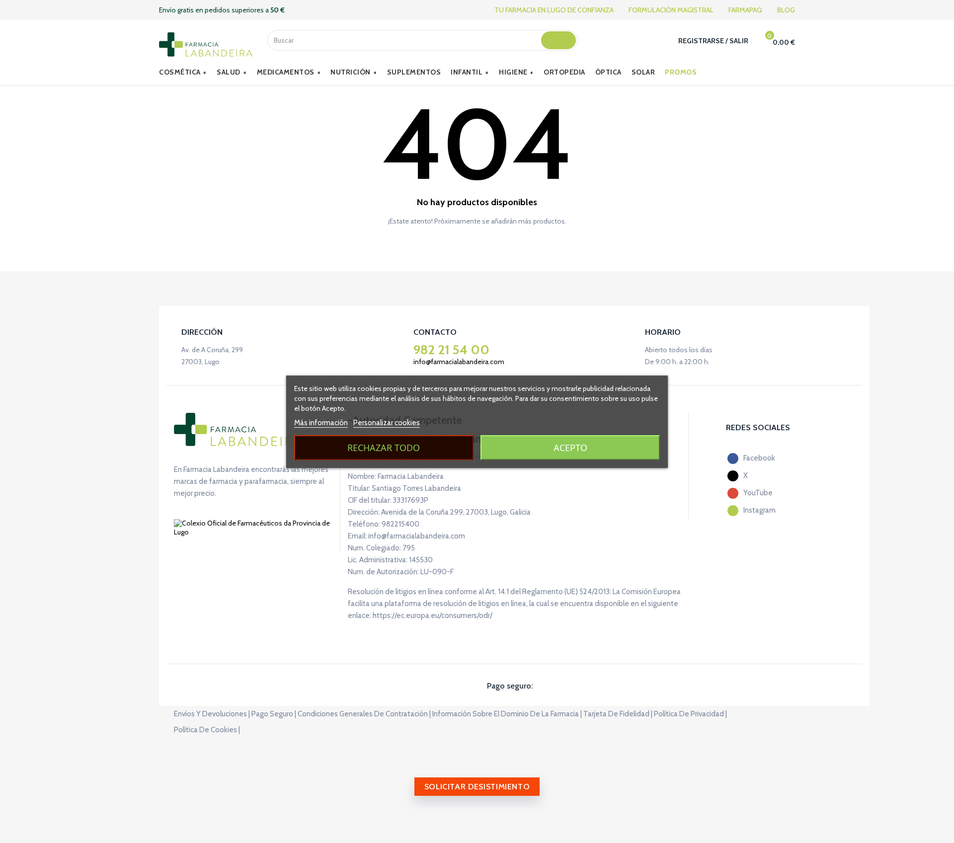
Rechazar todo (383, 448)
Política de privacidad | (690, 713)
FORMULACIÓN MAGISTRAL (671, 9)
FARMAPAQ (745, 9)
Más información (321, 422)
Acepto (570, 448)
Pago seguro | (273, 713)
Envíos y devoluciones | (212, 713)
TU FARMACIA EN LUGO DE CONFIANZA (554, 9)
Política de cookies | (207, 729)
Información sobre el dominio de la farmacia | (507, 713)
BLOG (786, 9)
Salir (738, 40)
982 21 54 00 (451, 350)
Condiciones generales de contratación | (364, 713)
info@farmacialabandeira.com (458, 361)
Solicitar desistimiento (477, 786)
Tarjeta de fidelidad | (617, 713)
